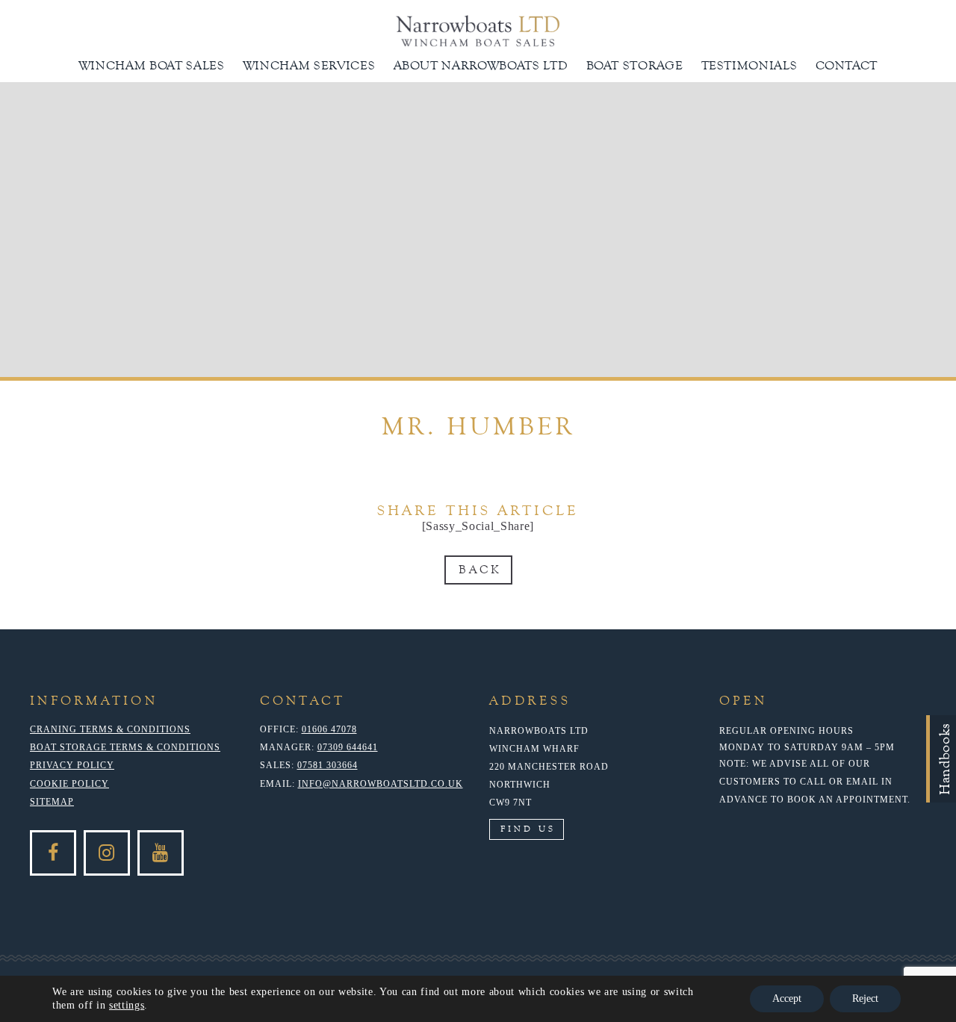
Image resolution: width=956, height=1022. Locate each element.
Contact (847, 65)
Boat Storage (634, 65)
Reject (865, 998)
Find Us (528, 828)
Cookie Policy (69, 784)
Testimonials (749, 65)
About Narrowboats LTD (481, 65)
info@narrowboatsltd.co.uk (380, 784)
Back (480, 569)
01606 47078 (329, 729)
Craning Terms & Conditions (110, 729)
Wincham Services (309, 65)
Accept (786, 998)
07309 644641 (347, 747)
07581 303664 (327, 765)
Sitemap (52, 802)
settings (126, 1005)
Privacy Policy (72, 765)
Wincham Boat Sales (151, 65)
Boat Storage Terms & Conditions (125, 747)
